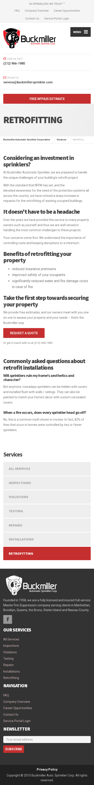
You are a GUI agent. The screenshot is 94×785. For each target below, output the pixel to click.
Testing (16, 511)
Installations (21, 539)
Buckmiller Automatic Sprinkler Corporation (26, 139)
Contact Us (32, 18)
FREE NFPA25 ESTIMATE (47, 99)
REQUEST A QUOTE (24, 333)
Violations (18, 497)
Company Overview (37, 10)
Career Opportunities (67, 10)
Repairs (15, 525)
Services (61, 139)
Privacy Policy (47, 769)
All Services (19, 468)
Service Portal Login (56, 18)
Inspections (20, 483)
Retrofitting (21, 553)
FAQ (17, 10)
